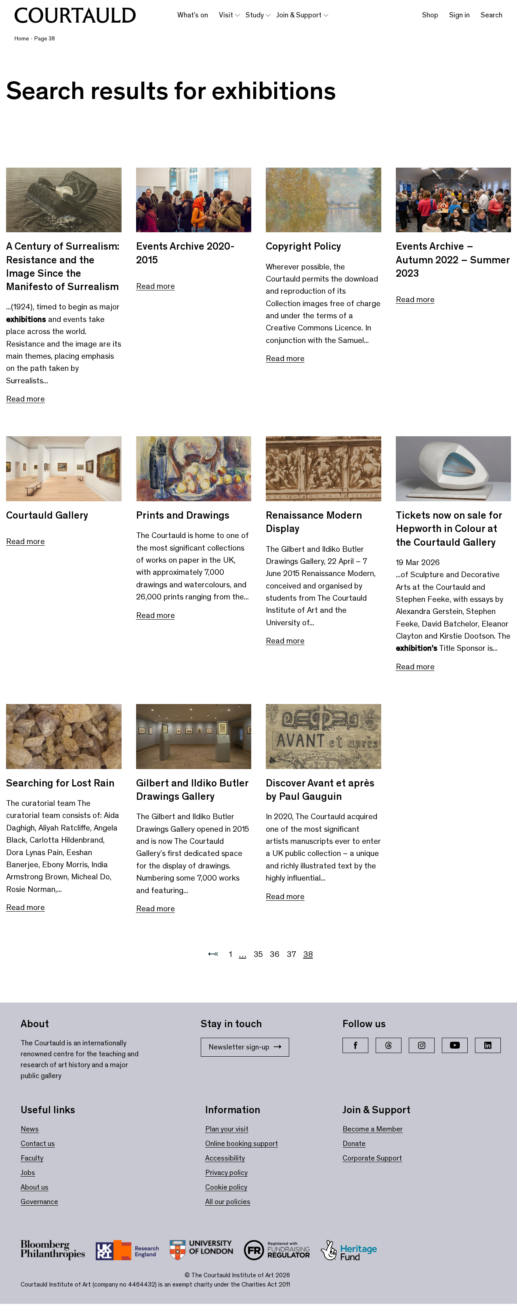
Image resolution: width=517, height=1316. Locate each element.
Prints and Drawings (182, 515)
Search (491, 15)
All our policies (227, 1201)
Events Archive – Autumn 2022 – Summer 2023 (453, 260)
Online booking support (241, 1143)
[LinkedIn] (488, 1045)
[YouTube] (455, 1045)
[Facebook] (355, 1045)
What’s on (192, 15)
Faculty (32, 1158)
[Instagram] (422, 1045)
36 (275, 954)
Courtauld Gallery (47, 515)
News (30, 1129)
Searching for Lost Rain (60, 783)
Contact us (38, 1143)
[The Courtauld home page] (75, 15)
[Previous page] (213, 954)
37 (291, 954)
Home (22, 38)
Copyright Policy (303, 246)
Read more (25, 399)
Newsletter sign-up (238, 1047)
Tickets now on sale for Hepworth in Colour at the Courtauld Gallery (449, 529)
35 (258, 954)
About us (34, 1187)
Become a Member (373, 1129)
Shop (430, 15)
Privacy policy (226, 1172)
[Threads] (388, 1045)
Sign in (459, 15)
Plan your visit (226, 1129)
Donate (354, 1143)
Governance (39, 1201)
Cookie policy (226, 1187)
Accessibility (225, 1158)
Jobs (28, 1172)
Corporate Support (372, 1158)
